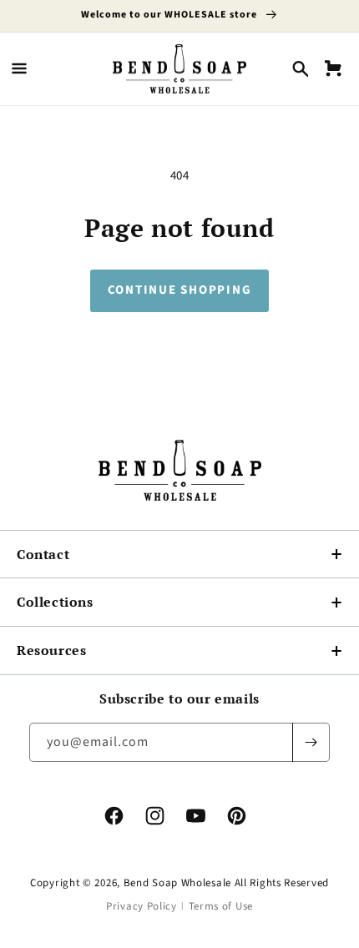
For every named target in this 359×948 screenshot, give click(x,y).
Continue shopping (180, 290)
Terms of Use (221, 906)
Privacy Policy (141, 906)
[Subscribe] (310, 742)
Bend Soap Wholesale (177, 882)
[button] (19, 68)
